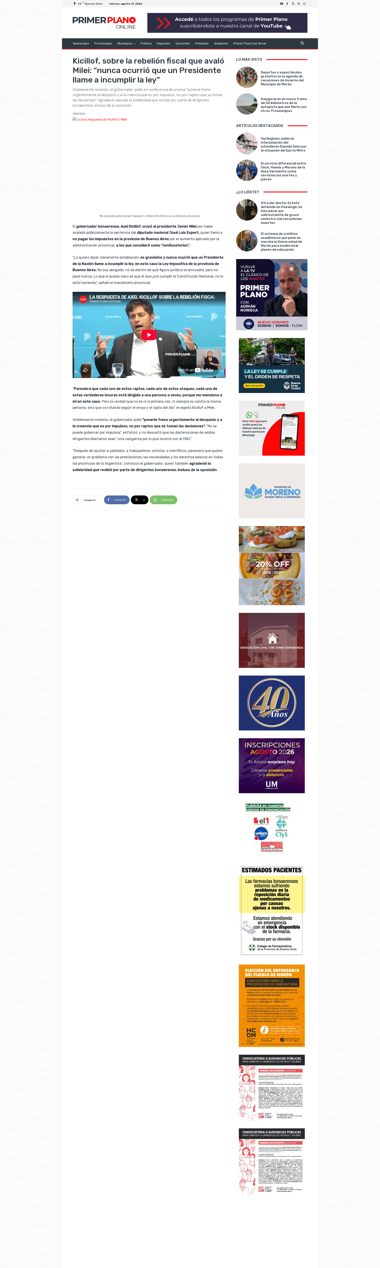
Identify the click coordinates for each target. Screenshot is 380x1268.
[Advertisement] (271, 1231)
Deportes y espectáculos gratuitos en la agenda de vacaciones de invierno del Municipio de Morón (282, 78)
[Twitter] (293, 4)
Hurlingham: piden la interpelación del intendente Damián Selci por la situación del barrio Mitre (284, 144)
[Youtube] (282, 4)
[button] (302, 43)
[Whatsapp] (304, 4)
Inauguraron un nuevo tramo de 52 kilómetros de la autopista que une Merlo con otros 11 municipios (284, 105)
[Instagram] (299, 4)
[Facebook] (287, 4)
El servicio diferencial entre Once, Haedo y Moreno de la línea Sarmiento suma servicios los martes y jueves (283, 171)
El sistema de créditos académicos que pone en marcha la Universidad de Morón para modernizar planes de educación (281, 242)
